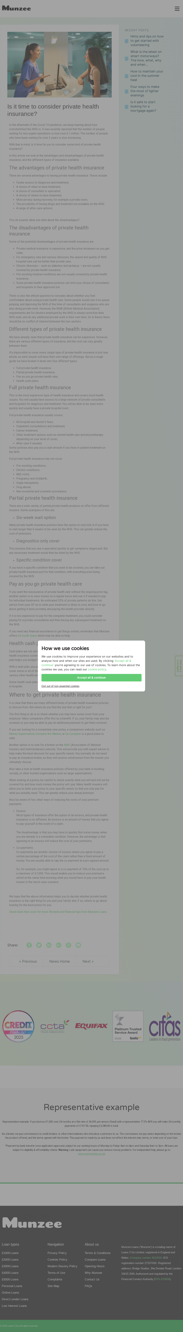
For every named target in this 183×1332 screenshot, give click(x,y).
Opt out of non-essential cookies (60, 686)
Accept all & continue (91, 677)
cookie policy (97, 669)
